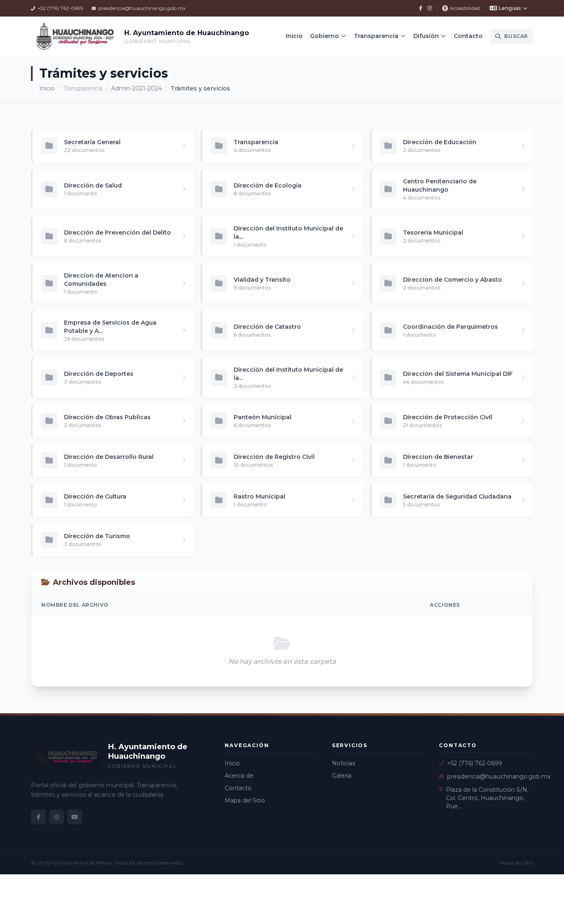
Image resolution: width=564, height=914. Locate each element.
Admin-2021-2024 (136, 88)
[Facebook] (420, 8)
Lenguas (510, 8)
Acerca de (239, 775)
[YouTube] (74, 817)
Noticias (343, 763)
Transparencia (376, 36)
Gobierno (324, 36)
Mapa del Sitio (245, 800)
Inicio (294, 36)
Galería (341, 775)
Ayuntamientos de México (81, 862)
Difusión (426, 36)
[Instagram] (429, 8)
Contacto (468, 36)
